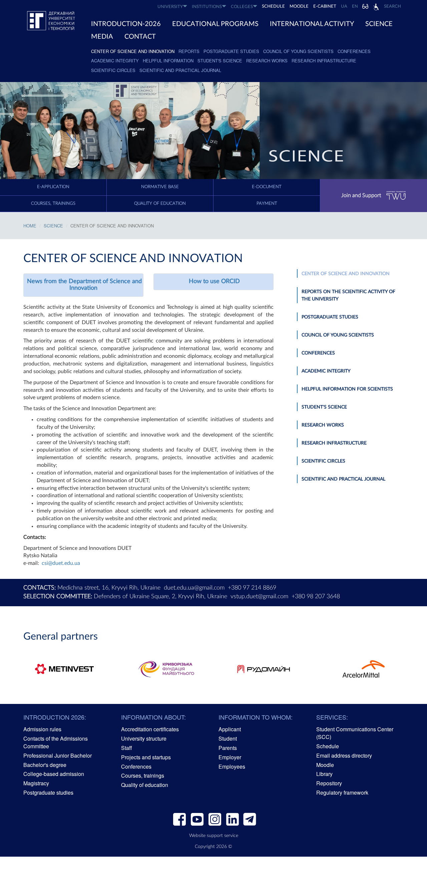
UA (344, 6)
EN (355, 6)
